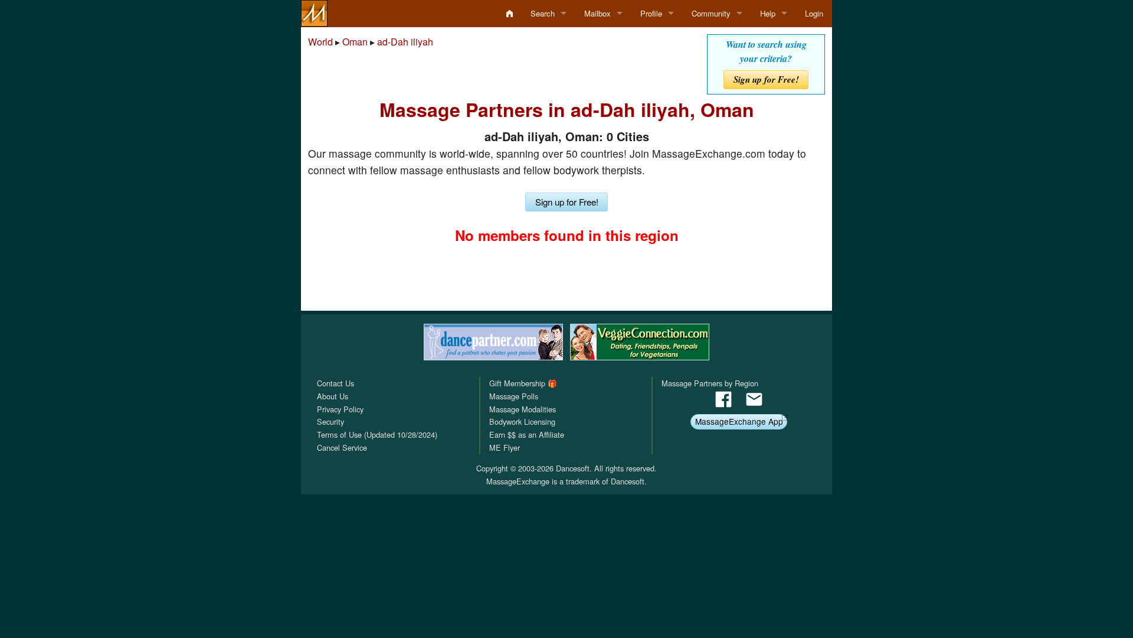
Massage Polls (513, 396)
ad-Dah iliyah (405, 41)
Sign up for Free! (766, 79)
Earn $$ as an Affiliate (526, 434)
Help (767, 13)
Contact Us (335, 383)
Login (814, 13)
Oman (355, 41)
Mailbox (597, 13)
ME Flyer (504, 447)
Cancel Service (342, 447)
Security (330, 421)
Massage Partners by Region (710, 383)
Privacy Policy (340, 409)
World (320, 41)
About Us (332, 396)
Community (711, 13)
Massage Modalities (522, 409)
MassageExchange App (739, 421)
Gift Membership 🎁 (523, 383)
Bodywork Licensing (522, 421)
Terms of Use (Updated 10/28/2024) (377, 434)
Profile (651, 13)
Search (543, 13)
